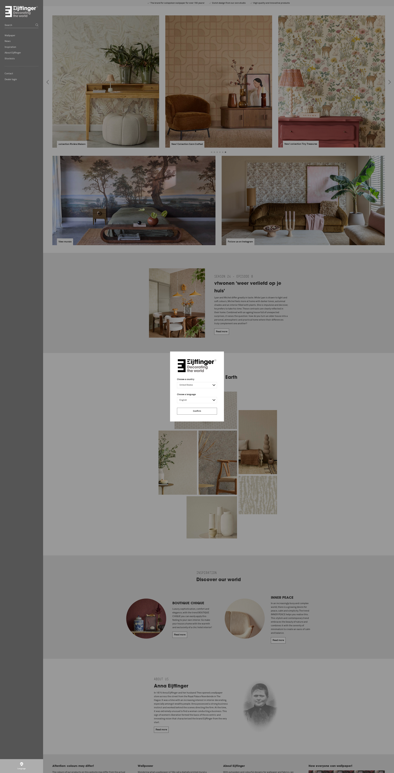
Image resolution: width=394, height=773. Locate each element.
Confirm (197, 411)
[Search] (36, 25)
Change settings (108, 769)
